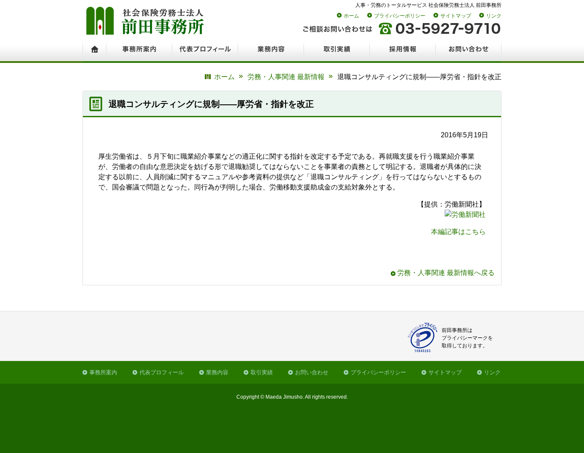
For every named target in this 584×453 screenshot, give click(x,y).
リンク (493, 16)
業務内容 (217, 372)
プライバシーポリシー (399, 16)
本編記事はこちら (458, 231)
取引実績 (262, 372)
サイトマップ (455, 16)
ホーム (351, 16)
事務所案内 (103, 372)
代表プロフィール (161, 372)
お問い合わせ (311, 372)
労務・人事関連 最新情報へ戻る (446, 272)
